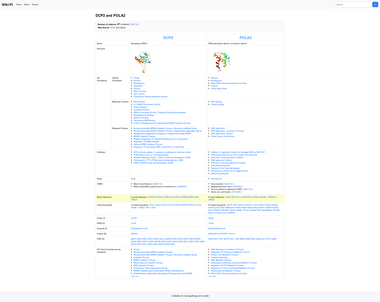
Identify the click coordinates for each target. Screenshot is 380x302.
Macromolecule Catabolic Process (148, 262)
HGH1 (261, 207)
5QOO (180, 238)
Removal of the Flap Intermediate (225, 168)
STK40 (218, 212)
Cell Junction (139, 93)
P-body (137, 77)
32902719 (157, 183)
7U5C (237, 238)
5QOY (169, 241)
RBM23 (269, 210)
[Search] (375, 4)
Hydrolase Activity (141, 109)
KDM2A (255, 197)
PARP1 (239, 210)
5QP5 (133, 244)
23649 (210, 218)
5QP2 (191, 241)
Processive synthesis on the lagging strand (229, 170)
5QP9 (155, 244)
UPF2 (153, 207)
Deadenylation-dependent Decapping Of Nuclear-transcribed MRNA (162, 133)
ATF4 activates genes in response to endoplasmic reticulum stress (162, 152)
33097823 (237, 186)
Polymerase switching (220, 165)
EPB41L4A (169, 197)
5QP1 (185, 241)
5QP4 (202, 241)
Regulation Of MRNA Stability (146, 141)
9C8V (274, 238)
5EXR (226, 238)
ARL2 (233, 197)
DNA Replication (218, 128)
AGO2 (228, 197)
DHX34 (211, 207)
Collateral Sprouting (219, 257)
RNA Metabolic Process (221, 260)
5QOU (145, 241)
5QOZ (174, 241)
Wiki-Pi (7, 4)
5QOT (139, 241)
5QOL (161, 238)
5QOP (186, 238)
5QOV (151, 241)
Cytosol (137, 88)
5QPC (172, 244)
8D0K (253, 238)
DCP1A (164, 204)
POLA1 (246, 210)
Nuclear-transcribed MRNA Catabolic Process (153, 252)
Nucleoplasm (139, 83)
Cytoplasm (138, 85)
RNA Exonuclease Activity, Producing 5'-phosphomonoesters (160, 112)
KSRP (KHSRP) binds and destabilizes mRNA (153, 162)
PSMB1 (134, 207)
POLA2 (246, 37)
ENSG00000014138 (216, 228)
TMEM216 (272, 197)
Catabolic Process (141, 257)
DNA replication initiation (221, 160)
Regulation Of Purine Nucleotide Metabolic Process (233, 268)
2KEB (210, 238)
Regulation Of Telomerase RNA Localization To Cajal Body (159, 146)
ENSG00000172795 (139, 228)
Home (19, 4)
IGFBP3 (268, 207)
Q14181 (231, 233)
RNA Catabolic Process (144, 265)
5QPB (166, 244)
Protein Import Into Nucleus (223, 136)
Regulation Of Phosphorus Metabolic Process (230, 252)
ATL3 (239, 197)
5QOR (198, 238)
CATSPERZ (247, 197)
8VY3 (269, 238)
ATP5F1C (249, 204)
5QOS (133, 241)
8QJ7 (263, 238)
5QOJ (150, 238)
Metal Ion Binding (141, 117)
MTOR (185, 204)
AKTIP (230, 204)
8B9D (242, 238)
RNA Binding (139, 101)
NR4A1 (233, 210)
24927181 (229, 183)
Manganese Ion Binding (144, 115)
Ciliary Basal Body (219, 88)
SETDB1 (276, 210)
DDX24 (275, 204)
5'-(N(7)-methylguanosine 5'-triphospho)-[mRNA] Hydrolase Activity (162, 123)
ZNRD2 (211, 199)
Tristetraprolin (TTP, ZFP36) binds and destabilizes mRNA (158, 160)
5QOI (144, 238)
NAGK (191, 204)
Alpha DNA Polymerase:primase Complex (229, 83)
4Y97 (220, 238)
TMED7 (134, 199)
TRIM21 (141, 207)
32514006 (236, 191)
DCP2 (168, 37)
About (27, 4)
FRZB (243, 207)
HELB (256, 207)
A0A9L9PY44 (214, 233)
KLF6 (210, 210)
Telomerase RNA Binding (144, 120)
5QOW (157, 241)
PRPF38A (261, 210)
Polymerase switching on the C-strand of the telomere (234, 154)
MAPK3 (191, 197)
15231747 (134, 24)
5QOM (168, 238)
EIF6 (217, 207)
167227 (134, 218)
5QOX (163, 241)
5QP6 (138, 244)
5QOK (156, 238)
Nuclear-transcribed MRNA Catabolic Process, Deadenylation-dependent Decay (168, 130)
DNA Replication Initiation (222, 133)
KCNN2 (184, 197)
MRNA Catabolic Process (145, 136)
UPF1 (148, 207)
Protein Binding (140, 107)
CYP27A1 (159, 197)
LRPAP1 (217, 210)
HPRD (112, 27)
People (35, 4)
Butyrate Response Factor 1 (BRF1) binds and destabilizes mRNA (162, 157)
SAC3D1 (263, 197)
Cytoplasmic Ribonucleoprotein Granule (150, 96)
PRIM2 (253, 210)
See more (135, 276)
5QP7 (144, 244)
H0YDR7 (224, 233)
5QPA (160, 244)
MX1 (197, 197)
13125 (133, 223)
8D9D (258, 238)
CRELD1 (262, 204)
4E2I (216, 238)
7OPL (231, 238)
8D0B (247, 238)
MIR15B (178, 204)
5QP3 (196, 241)
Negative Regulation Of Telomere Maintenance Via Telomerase (160, 138)
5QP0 (180, 241)
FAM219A (229, 207)
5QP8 (149, 244)
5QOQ (192, 238)
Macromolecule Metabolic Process (226, 270)
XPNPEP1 (231, 212)
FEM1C (177, 197)
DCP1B (171, 204)
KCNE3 (276, 207)
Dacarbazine (216, 178)
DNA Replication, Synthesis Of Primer (227, 130)
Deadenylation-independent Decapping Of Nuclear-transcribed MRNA (163, 273)
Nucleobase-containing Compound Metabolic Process (234, 262)
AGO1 (152, 204)
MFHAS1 (225, 210)
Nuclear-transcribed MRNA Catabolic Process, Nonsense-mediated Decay (165, 128)
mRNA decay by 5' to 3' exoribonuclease (151, 154)
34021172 (247, 189)
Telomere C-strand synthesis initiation (227, 157)
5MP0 (133, 238)
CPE (256, 204)
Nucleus (137, 80)
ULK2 (223, 212)
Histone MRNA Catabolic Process (148, 144)
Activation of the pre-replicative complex (228, 162)
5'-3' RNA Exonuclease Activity (147, 104)
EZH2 (222, 207)
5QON (173, 238)
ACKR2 (151, 197)
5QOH (139, 238)
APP (235, 204)
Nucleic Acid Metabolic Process (224, 254)
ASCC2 (241, 204)
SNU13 (211, 212)
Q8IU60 (134, 233)
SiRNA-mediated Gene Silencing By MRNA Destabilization (159, 270)
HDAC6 (250, 207)
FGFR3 (237, 207)
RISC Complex (140, 91)
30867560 (181, 186)
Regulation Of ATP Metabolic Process (227, 265)
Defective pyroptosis (220, 173)
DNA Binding (216, 101)
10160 (210, 223)
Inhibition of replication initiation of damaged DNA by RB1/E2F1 (238, 152)
